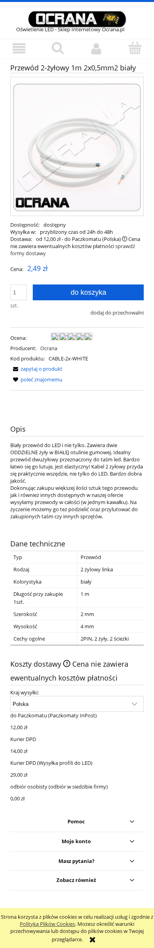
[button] (19, 48)
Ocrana (48, 348)
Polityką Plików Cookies (47, 923)
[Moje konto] (96, 48)
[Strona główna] (77, 18)
